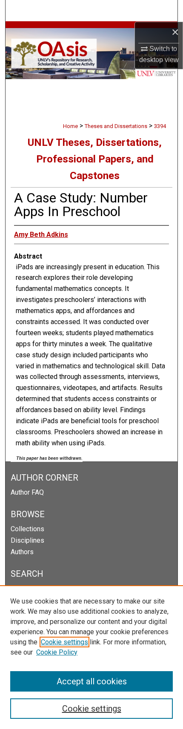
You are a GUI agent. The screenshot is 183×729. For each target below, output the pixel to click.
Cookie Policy (56, 652)
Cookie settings (64, 642)
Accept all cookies (92, 681)
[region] (91, 657)
